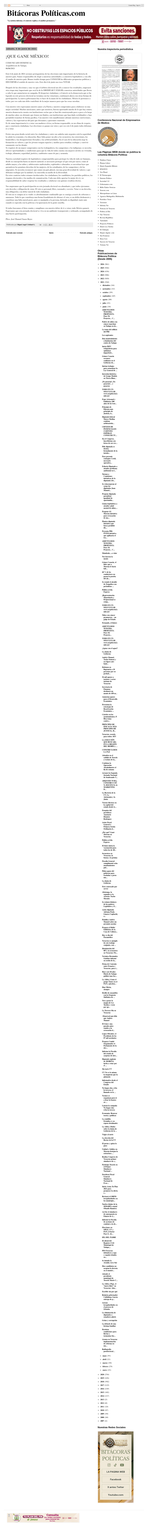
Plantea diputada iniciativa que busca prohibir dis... (108, 524)
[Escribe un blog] (46, 225)
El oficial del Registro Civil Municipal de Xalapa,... (108, 1243)
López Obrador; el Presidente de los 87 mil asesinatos (109, 1035)
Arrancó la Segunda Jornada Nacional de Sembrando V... (110, 775)
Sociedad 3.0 (104, 181)
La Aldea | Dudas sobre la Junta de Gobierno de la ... (109, 1128)
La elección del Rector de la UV (109, 1139)
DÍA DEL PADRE (109, 1237)
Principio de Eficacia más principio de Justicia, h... (107, 410)
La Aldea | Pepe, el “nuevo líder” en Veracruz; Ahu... (109, 1285)
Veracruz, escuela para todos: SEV (109, 735)
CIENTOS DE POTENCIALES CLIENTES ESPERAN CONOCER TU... (109, 431)
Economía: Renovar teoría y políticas (109, 1114)
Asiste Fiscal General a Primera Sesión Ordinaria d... (108, 825)
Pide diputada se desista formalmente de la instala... (109, 449)
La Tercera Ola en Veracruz (109, 1011)
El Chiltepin (104, 229)
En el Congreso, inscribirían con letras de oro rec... (109, 440)
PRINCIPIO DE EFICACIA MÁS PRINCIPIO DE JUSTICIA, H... (109, 727)
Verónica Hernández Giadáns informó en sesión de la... (110, 958)
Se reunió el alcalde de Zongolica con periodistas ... (109, 584)
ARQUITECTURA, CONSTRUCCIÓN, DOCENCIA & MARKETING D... (109, 785)
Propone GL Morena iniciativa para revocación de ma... (109, 514)
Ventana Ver (104, 245)
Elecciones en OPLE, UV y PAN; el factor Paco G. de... (108, 1230)
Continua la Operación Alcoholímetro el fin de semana (109, 766)
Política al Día (105, 211)
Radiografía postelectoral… (108, 1350)
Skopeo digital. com (107, 232)
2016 (102, 1388)
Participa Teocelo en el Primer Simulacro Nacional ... (109, 1167)
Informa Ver (104, 205)
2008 (102, 1417)
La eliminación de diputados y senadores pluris (109, 1314)
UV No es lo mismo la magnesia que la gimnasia (110, 1074)
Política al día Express (107, 590)
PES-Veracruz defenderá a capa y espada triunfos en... (109, 1253)
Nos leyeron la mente (107, 557)
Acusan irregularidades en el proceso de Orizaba (110, 1305)
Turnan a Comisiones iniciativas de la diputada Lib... (108, 477)
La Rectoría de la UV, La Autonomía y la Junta (108, 795)
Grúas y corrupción (109, 1320)
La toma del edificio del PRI (109, 330)
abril (105, 1359)
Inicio (51, 232)
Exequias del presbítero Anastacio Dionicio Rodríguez (107, 814)
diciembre (107, 285)
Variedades (104, 220)
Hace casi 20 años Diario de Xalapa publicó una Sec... (109, 973)
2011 (102, 1406)
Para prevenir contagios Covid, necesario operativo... (109, 459)
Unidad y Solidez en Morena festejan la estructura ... (110, 1151)
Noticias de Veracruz (107, 208)
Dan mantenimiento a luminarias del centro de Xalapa (109, 340)
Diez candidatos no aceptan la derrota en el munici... (110, 1268)
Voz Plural (103, 172)
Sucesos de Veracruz (107, 241)
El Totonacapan (105, 175)
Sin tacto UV (107, 1069)
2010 (102, 1410)
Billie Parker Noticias (107, 187)
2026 (102, 264)
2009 (102, 1413)
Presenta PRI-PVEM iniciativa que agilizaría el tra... (109, 534)
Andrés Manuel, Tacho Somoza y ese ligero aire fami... (109, 660)
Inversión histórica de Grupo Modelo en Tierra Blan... (109, 376)
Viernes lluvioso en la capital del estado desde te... (109, 804)
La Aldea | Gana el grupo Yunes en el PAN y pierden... (109, 981)
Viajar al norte (107, 1134)
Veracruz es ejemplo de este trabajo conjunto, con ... (109, 942)
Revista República (106, 217)
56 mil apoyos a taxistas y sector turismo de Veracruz (109, 680)
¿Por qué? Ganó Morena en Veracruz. (108, 834)
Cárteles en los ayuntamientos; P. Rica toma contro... (109, 717)
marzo (105, 1363)
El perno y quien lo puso (109, 1144)
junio (105, 306)
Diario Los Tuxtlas (106, 226)
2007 (102, 1421)
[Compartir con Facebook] (50, 225)
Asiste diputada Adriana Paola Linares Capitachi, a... (110, 912)
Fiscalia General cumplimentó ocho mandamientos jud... (110, 864)
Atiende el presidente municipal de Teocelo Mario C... (110, 1277)
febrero (106, 1366)
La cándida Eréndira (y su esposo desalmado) (110, 1121)
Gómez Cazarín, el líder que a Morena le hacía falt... (109, 565)
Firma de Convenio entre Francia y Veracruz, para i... (109, 966)
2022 (102, 278)
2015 (102, 1392)
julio (105, 303)
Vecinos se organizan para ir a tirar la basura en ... (109, 1098)
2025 (102, 268)
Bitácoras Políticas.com (46, 12)
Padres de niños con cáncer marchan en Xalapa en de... (109, 323)
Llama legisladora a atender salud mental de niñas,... (110, 505)
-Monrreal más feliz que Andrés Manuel (109, 1018)
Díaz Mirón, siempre (106, 988)
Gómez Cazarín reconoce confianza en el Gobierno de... (108, 359)
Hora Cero (103, 239)
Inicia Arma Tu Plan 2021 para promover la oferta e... (110, 1189)
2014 (102, 1396)
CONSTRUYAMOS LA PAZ (109, 750)
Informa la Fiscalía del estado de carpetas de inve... (109, 1053)
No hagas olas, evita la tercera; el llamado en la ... (109, 1090)
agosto (105, 299)
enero (105, 1370)
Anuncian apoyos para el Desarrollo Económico (109, 699)
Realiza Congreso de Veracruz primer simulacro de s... (110, 1159)
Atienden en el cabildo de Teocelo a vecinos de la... (109, 757)
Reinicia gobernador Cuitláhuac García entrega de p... (110, 1297)
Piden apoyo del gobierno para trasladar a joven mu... (109, 874)
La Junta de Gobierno (106, 652)
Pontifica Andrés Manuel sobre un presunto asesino (109, 921)
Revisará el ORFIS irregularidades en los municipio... (110, 1198)
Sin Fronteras (104, 235)
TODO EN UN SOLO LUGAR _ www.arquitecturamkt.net (109, 392)
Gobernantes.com (106, 184)
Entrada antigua (86, 232)
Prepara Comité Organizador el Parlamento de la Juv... (109, 1044)
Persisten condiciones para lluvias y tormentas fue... (109, 1332)
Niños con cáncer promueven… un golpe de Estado (109, 617)
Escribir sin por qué (109, 1291)
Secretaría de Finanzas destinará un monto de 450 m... (109, 690)
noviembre (107, 288)
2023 (102, 275)
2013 (102, 1399)
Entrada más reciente (14, 232)
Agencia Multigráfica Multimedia (112, 196)
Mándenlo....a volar (109, 553)
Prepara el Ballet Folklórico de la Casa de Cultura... (110, 929)
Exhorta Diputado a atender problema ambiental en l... (109, 468)
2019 (102, 1378)
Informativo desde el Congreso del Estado (110, 1082)
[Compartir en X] (48, 225)
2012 (102, 1403)
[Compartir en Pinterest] (52, 225)
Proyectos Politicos (106, 223)
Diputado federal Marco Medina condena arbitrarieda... (108, 420)
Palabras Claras (105, 160)
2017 (102, 1385)
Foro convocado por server (109, 887)
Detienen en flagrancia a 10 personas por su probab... (109, 670)
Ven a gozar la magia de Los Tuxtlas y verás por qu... (108, 1003)
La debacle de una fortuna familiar (109, 1324)
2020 (102, 1374)
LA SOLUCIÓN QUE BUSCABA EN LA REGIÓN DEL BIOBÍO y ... (110, 743)
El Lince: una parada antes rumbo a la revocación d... (108, 1027)
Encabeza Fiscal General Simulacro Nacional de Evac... (108, 1178)
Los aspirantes (107, 335)
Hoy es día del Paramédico (107, 936)
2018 (102, 1381)
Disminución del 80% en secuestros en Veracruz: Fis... (110, 950)
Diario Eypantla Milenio (108, 166)
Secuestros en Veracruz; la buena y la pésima (109, 855)
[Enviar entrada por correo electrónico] (40, 224)
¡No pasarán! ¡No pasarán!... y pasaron (108, 383)
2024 (102, 271)
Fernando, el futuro (109, 623)
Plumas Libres (105, 163)
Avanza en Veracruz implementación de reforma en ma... (109, 1342)
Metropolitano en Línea (108, 193)
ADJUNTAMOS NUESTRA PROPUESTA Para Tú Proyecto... (108, 630)
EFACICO (103, 169)
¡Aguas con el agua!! (110, 648)
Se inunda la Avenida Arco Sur (109, 1261)
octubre (106, 292)
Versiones (103, 202)
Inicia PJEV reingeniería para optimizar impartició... (109, 349)
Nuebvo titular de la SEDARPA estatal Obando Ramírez (109, 1206)
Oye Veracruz (105, 214)
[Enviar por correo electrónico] (44, 225)
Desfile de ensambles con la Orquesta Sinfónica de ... (110, 995)
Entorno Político (106, 178)
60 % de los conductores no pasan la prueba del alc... (109, 575)
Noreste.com (104, 190)
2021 (102, 282)
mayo (105, 1355)
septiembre (107, 296)
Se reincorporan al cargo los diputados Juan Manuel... (109, 487)
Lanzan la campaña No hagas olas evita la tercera (109, 1107)
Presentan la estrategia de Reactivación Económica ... (108, 707)
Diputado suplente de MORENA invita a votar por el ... (109, 1062)
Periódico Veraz (105, 199)
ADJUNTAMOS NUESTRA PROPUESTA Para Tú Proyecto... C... (108, 314)
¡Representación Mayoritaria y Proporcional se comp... (109, 598)
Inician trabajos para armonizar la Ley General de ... (109, 368)
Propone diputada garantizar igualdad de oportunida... (109, 497)
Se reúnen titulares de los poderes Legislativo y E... (109, 904)
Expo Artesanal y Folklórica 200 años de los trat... (109, 401)
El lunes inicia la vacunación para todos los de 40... (109, 847)
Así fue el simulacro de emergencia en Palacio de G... (109, 1214)
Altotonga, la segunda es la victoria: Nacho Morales (108, 895)
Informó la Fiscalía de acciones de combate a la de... (109, 1221)
